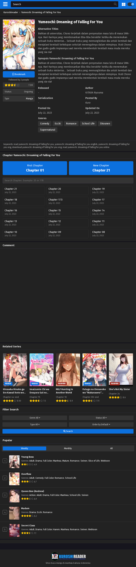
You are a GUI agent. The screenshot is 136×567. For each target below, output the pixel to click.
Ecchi (58, 123)
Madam (25, 508)
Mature (65, 461)
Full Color (47, 461)
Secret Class (28, 525)
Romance (71, 123)
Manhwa (57, 461)
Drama (38, 461)
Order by (100, 424)
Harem (56, 529)
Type (34, 424)
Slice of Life (94, 461)
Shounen (105, 123)
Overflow (26, 474)
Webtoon (105, 461)
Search (69, 431)
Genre (34, 418)
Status (100, 418)
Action (32, 495)
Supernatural (47, 129)
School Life (88, 123)
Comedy (44, 123)
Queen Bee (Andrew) (32, 491)
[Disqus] (68, 295)
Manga (29, 98)
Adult (31, 461)
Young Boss (27, 457)
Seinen (84, 461)
